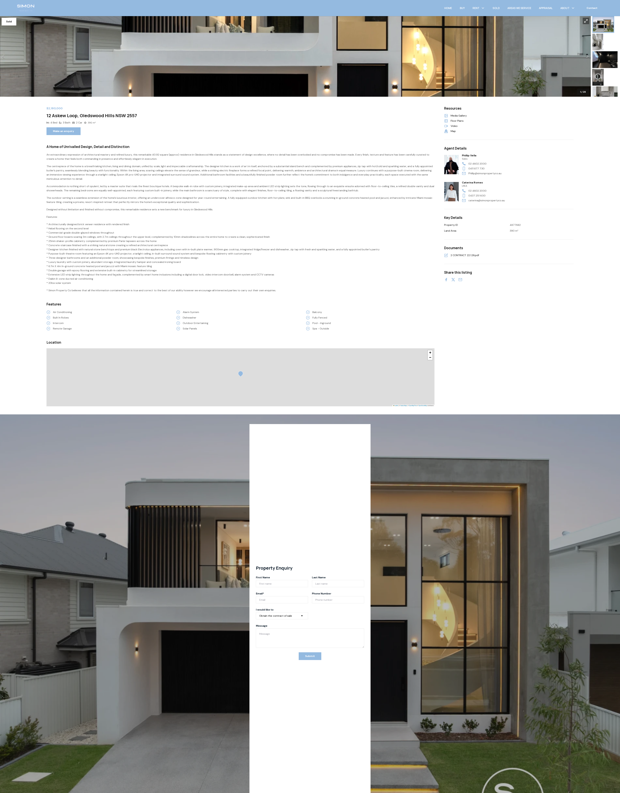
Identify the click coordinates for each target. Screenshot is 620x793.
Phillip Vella (469, 155)
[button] (295, 56)
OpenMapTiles (413, 405)
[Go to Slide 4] (598, 77)
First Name (263, 577)
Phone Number (321, 593)
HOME (448, 8)
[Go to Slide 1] (603, 24)
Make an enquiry (63, 131)
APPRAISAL (546, 8)
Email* (260, 593)
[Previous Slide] (3, 56)
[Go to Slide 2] (598, 42)
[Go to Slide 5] (605, 94)
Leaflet (396, 405)
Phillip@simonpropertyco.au (484, 173)
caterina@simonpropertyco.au (486, 200)
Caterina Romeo (472, 182)
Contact (592, 8)
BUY (462, 8)
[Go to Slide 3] (605, 59)
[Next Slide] (587, 56)
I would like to (265, 609)
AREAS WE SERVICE (519, 8)
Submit (310, 656)
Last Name (319, 577)
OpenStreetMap (422, 405)
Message (261, 625)
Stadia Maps (403, 405)
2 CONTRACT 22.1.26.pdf (465, 255)
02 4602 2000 (477, 163)
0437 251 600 (477, 195)
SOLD (496, 8)
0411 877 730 (476, 168)
